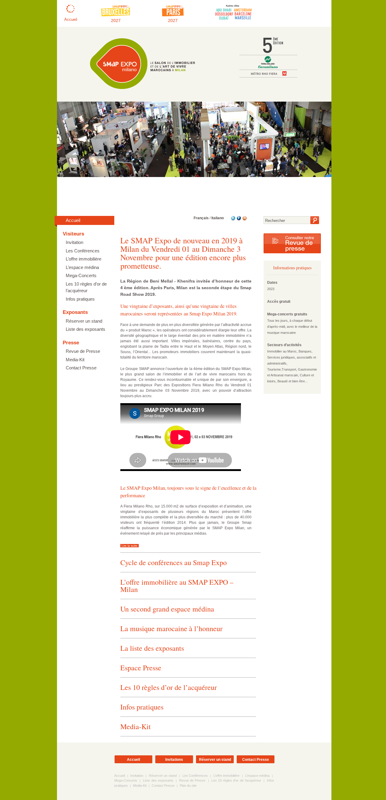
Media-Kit (75, 359)
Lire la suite (130, 545)
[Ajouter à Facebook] (238, 219)
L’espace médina (82, 267)
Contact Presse (81, 367)
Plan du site (188, 785)
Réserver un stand (84, 321)
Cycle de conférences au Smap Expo (173, 562)
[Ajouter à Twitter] (233, 219)
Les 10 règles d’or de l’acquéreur (86, 287)
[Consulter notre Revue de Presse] (292, 252)
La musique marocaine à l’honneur (171, 628)
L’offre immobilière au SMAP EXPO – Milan (176, 585)
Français (201, 218)
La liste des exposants (152, 648)
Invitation (74, 242)
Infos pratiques (80, 299)
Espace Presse (140, 667)
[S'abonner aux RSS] (244, 219)
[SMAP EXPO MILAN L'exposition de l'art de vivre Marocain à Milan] (139, 91)
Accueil (73, 220)
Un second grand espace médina (167, 609)
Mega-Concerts (81, 275)
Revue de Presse (83, 351)
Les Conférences (83, 250)
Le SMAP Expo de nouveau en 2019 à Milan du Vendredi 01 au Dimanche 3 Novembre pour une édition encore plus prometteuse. (183, 253)
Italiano (217, 218)
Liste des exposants (85, 329)
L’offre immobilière (83, 258)
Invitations (174, 759)
